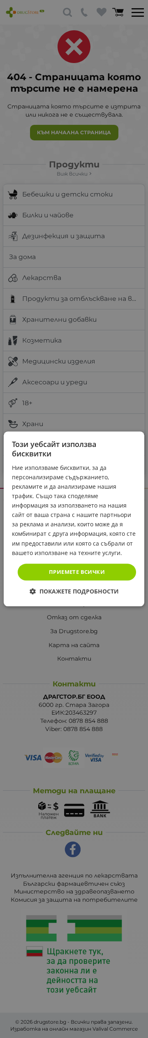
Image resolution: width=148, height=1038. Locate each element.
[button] (74, 591)
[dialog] (74, 518)
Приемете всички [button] (77, 571)
